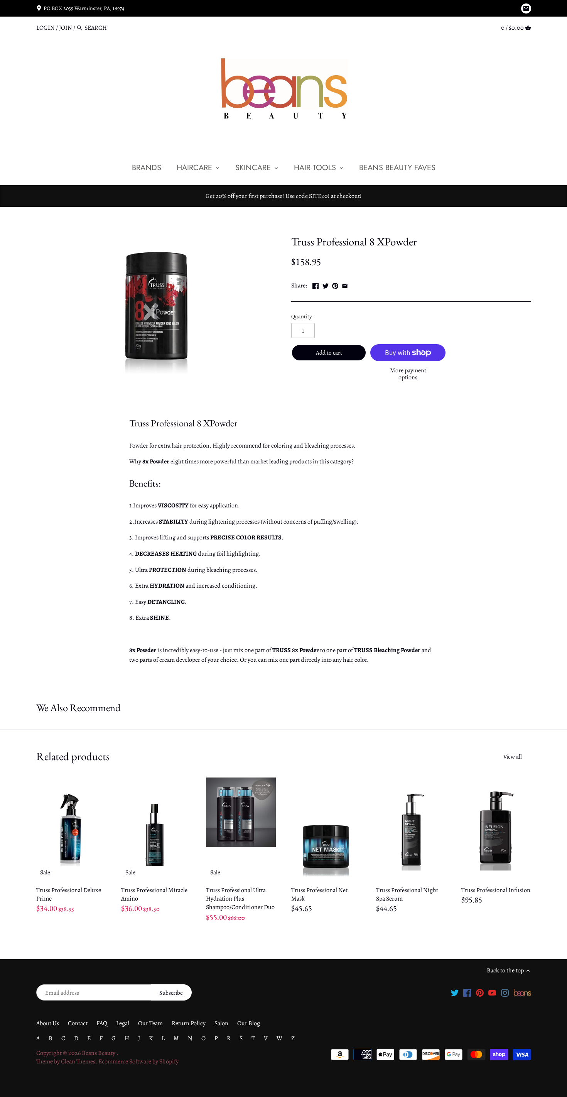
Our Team (150, 1023)
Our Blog (248, 1023)
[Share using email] (345, 285)
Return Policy (189, 1023)
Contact (78, 1023)
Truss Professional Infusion (495, 890)
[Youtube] (492, 992)
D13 (313, 223)
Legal (122, 1023)
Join (65, 28)
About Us (47, 1023)
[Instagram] (505, 992)
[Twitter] (455, 992)
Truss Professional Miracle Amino (154, 894)
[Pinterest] (480, 992)
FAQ (101, 1023)
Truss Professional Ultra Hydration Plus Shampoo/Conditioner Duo (240, 899)
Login (45, 28)
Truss (298, 223)
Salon (221, 1023)
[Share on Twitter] (325, 285)
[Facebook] (467, 992)
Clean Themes (78, 1061)
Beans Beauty (99, 1053)
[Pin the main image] (335, 285)
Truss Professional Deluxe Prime (68, 894)
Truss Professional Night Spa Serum (407, 894)
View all (512, 757)
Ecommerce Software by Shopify (138, 1061)
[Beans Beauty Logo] (522, 992)
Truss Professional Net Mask (319, 894)
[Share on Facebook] (315, 285)
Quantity (301, 316)
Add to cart (329, 353)
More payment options (408, 374)
